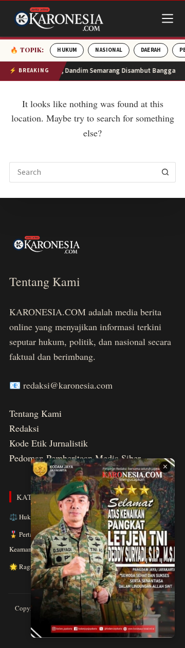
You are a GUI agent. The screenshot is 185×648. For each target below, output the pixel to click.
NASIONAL (108, 50)
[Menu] (167, 18)
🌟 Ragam (24, 566)
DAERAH (151, 50)
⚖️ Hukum (24, 516)
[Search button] (165, 172)
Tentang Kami (35, 413)
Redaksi (24, 428)
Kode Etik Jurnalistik (48, 443)
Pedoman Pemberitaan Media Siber (75, 458)
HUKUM (67, 50)
